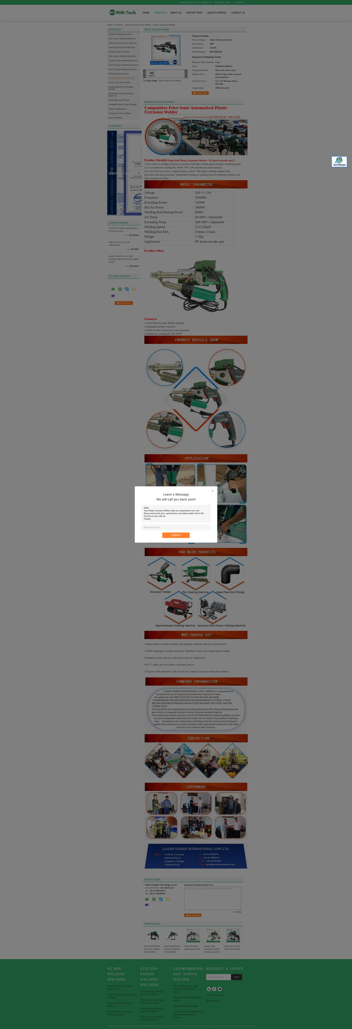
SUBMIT (176, 535)
